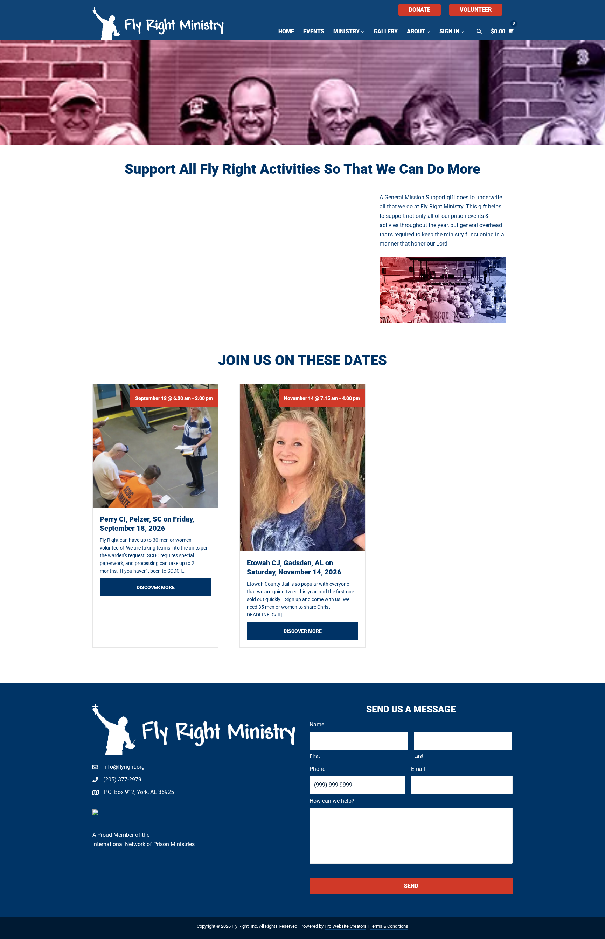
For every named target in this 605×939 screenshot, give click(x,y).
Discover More (174, 587)
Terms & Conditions (389, 926)
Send (411, 886)
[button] (479, 31)
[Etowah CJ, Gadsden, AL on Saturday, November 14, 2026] (302, 467)
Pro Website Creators (346, 926)
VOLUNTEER (476, 9)
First (315, 756)
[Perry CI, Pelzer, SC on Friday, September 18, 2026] (155, 445)
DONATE (419, 9)
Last (419, 756)
